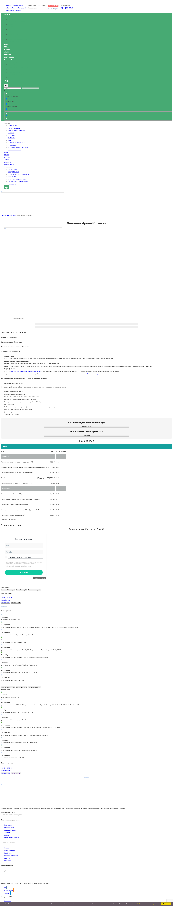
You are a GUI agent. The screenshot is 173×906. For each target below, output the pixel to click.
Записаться (86, 435)
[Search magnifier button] (6, 85)
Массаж (11, 24)
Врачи (6, 47)
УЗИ (9, 32)
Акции (6, 52)
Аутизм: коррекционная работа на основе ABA (26, 371)
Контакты (11, 77)
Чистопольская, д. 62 (34, 590)
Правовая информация (16, 72)
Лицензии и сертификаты (18, 75)
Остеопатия (12, 27)
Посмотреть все (14, 42)
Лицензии (7, 901)
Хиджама (7, 832)
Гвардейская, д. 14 (21, 590)
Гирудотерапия (14, 19)
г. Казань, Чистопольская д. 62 (15, 10)
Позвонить (86, 327)
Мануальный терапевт (16, 22)
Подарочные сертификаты (18, 67)
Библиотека (9, 57)
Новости (7, 54)
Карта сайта (8, 858)
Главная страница (7, 216)
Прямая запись (5, 602)
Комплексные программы (17, 39)
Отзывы (7, 49)
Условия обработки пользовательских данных (144, 904)
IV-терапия (12, 37)
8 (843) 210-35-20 (86, 426)
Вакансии (11, 69)
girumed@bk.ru (5, 600)
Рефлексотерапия (10, 830)
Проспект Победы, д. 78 (8, 590)
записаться (53, 6)
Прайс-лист (8, 853)
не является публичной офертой (11, 815)
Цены (6, 44)
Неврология (12, 17)
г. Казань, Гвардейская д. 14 (14, 5)
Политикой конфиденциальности (98, 374)
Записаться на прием (86, 324)
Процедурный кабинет (16, 34)
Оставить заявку (16, 773)
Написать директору (11, 855)
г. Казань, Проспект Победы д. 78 (16, 8)
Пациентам (12, 62)
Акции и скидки (9, 850)
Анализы (11, 29)
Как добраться (13, 64)
